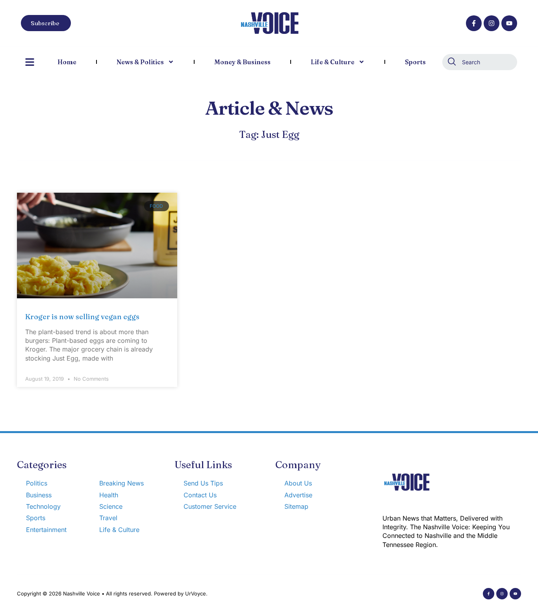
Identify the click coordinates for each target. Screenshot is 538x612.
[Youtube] (509, 23)
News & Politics (140, 62)
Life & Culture (332, 62)
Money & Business (242, 62)
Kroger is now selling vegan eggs (82, 316)
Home (67, 62)
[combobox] (479, 62)
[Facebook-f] (474, 23)
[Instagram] (491, 23)
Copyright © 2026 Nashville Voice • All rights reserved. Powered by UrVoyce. (112, 593)
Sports (415, 62)
